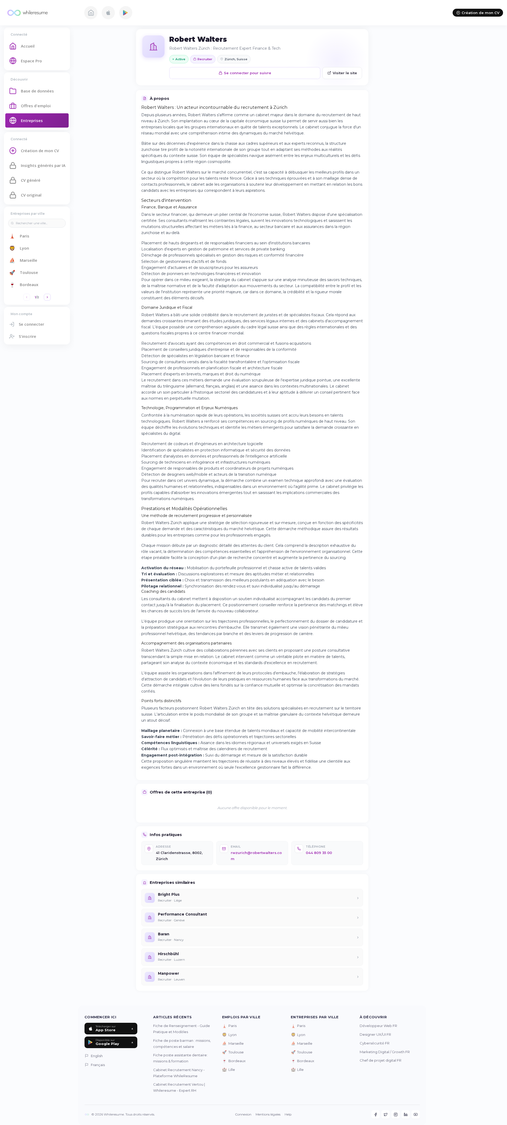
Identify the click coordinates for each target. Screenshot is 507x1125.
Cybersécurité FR (374, 1043)
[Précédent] (26, 297)
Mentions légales (268, 1114)
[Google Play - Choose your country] (125, 12)
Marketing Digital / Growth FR (385, 1052)
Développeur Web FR (378, 1026)
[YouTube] (415, 1114)
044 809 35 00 (319, 853)
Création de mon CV (480, 13)
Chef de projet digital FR (380, 1060)
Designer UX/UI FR (375, 1034)
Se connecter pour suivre (247, 73)
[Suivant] (47, 297)
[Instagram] (395, 1114)
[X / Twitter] (385, 1114)
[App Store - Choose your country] (108, 12)
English (97, 1056)
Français (98, 1065)
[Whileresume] (41, 12)
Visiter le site (345, 73)
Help (288, 1114)
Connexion (243, 1114)
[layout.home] (91, 12)
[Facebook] (375, 1114)
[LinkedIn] (405, 1114)
